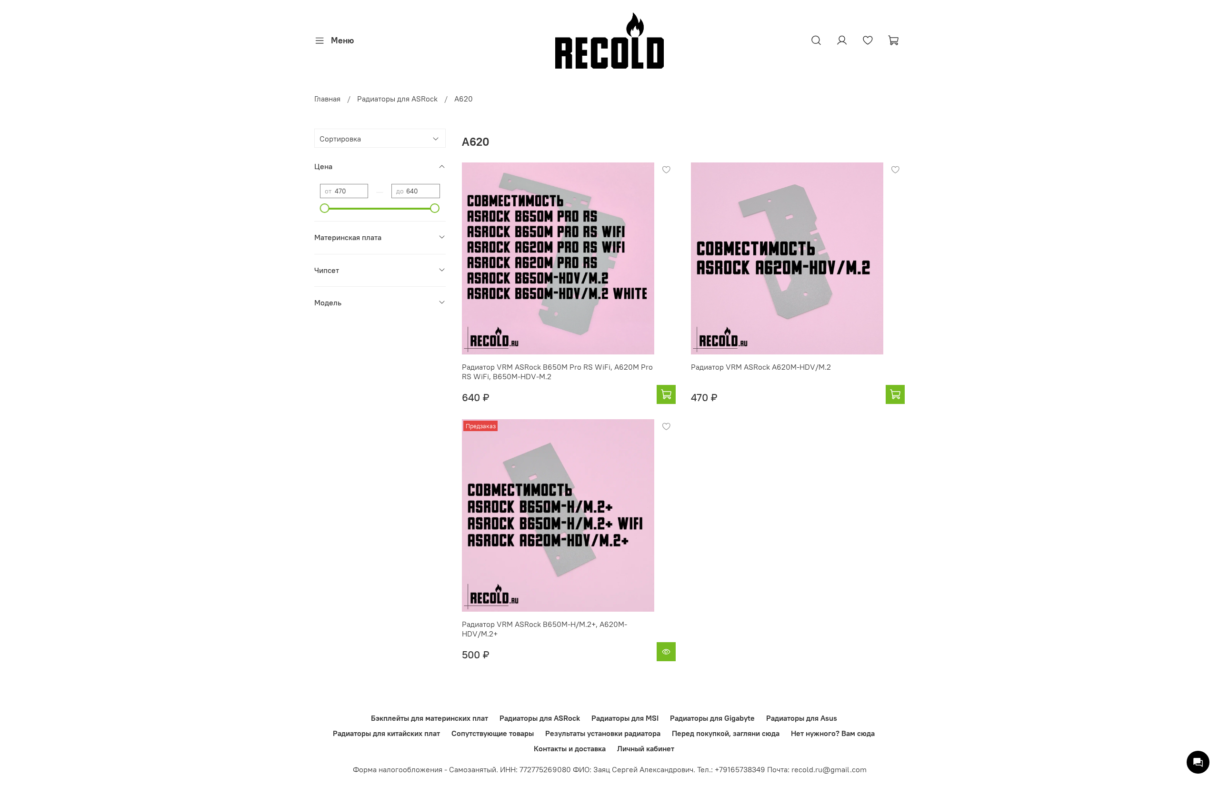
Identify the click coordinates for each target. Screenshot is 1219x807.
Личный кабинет (645, 748)
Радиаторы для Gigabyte (712, 718)
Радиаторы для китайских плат (386, 733)
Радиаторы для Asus (801, 718)
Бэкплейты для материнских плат (429, 718)
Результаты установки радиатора (602, 733)
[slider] (325, 208)
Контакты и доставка (570, 748)
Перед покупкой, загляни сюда (725, 733)
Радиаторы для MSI (625, 718)
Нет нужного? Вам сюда (833, 733)
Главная (327, 98)
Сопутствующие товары (492, 733)
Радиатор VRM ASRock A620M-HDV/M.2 (761, 367)
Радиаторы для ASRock (397, 98)
